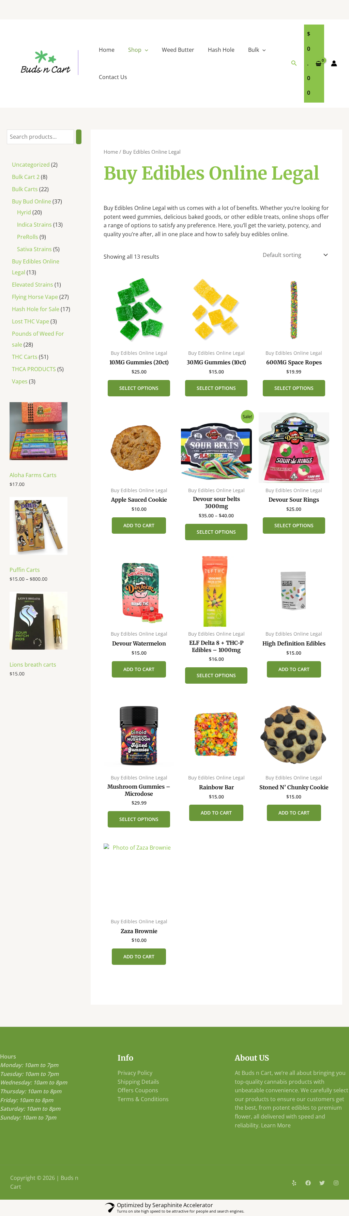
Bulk (253, 50)
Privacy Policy (135, 1073)
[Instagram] (336, 1183)
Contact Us (113, 77)
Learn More (276, 1125)
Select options (138, 388)
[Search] (78, 137)
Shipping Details (138, 1081)
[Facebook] (308, 1183)
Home (107, 50)
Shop (134, 50)
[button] (144, 50)
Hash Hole (221, 50)
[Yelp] (294, 1183)
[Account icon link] (334, 63)
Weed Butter (178, 50)
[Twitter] (322, 1183)
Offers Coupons (138, 1090)
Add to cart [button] (138, 525)
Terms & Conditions (143, 1099)
